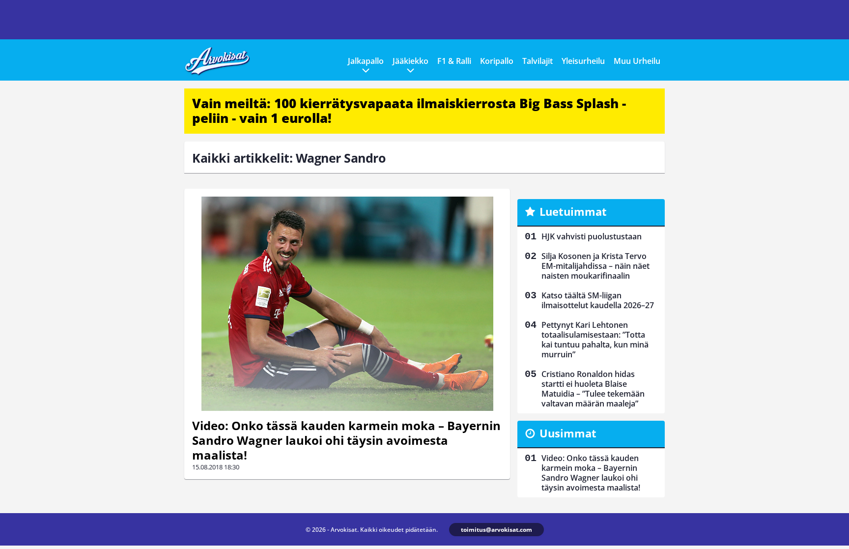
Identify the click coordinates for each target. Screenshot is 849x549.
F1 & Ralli (454, 61)
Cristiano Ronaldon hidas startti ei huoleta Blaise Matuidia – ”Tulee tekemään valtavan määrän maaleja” (593, 389)
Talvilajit (537, 61)
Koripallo (496, 61)
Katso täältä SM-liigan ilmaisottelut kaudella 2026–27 (597, 300)
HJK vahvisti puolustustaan (591, 236)
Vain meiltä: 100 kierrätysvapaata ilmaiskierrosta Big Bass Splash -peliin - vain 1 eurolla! (409, 110)
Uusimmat (567, 433)
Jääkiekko (410, 61)
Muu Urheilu (637, 61)
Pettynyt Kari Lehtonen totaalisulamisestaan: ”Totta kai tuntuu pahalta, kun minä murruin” (595, 339)
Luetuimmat (573, 211)
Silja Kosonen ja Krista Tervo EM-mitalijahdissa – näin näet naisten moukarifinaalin (595, 266)
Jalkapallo (366, 61)
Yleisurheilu (583, 61)
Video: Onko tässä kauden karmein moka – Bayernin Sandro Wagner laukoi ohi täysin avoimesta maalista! (346, 440)
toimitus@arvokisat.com (496, 529)
